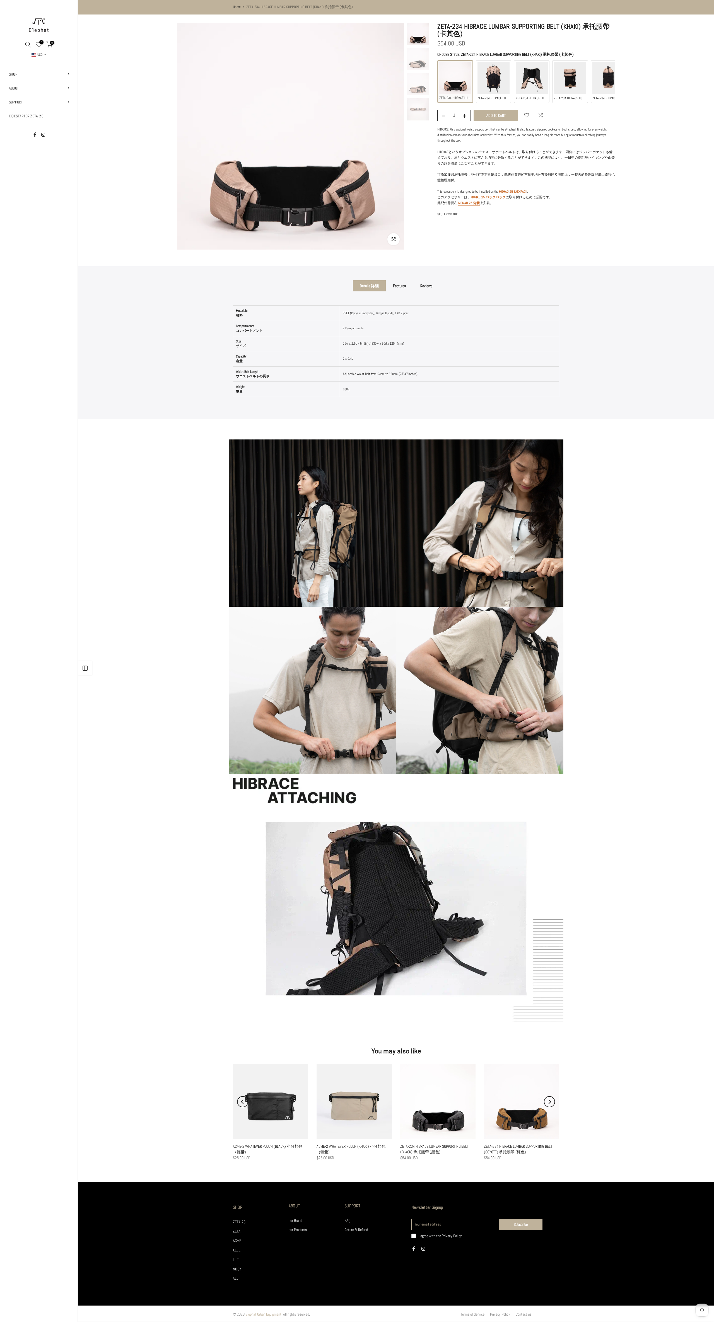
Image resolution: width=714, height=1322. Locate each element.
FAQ (347, 1220)
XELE (236, 1250)
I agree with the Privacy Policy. (441, 1235)
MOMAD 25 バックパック (488, 197)
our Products (298, 1229)
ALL (235, 1278)
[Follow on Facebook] (35, 134)
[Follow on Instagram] (43, 134)
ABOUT (14, 88)
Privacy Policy (500, 1314)
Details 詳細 (369, 285)
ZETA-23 (239, 1221)
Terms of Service (472, 1314)
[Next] (549, 1101)
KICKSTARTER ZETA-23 (26, 116)
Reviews (426, 285)
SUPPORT (16, 102)
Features (399, 285)
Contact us (523, 1314)
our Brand (295, 1220)
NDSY (237, 1269)
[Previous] (242, 1101)
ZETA (236, 1231)
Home (237, 6)
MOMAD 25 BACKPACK (513, 191)
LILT (236, 1259)
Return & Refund (356, 1229)
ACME (237, 1240)
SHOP (13, 74)
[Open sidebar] (85, 668)
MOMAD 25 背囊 (469, 202)
